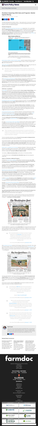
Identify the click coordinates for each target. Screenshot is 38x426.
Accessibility (19, 379)
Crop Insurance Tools (19, 390)
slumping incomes (31, 246)
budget (16, 16)
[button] (35, 4)
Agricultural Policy (19, 384)
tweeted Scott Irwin (14, 118)
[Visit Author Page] (4, 327)
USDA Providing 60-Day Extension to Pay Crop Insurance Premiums (29, 341)
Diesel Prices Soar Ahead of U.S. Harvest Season (7, 341)
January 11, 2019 (28, 310)
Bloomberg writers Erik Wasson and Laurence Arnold (14, 28)
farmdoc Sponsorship (19, 400)
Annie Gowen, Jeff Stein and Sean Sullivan (12, 182)
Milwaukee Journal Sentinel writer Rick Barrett (9, 170)
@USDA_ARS (12, 315)
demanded (32, 32)
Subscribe (19, 399)
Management (19, 387)
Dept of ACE (14, 372)
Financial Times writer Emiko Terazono (8, 111)
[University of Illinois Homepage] (19, 378)
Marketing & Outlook (19, 388)
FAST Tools (19, 391)
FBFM (19, 372)
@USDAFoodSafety (13, 303)
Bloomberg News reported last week (9, 78)
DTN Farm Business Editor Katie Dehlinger (12, 121)
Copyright (14, 379)
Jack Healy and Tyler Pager (7, 245)
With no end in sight (5, 64)
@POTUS (18, 286)
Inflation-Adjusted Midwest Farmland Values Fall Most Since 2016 (19, 341)
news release (5, 90)
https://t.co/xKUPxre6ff (22, 295)
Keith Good (10, 326)
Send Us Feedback (19, 368)
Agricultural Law (19, 383)
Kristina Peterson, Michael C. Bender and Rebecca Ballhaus (11, 60)
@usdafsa (20, 234)
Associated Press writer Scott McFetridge (8, 100)
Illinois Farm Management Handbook (19, 392)
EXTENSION (24, 372)
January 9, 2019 (28, 297)
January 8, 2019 (28, 242)
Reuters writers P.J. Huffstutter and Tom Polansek (10, 147)
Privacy (24, 379)
